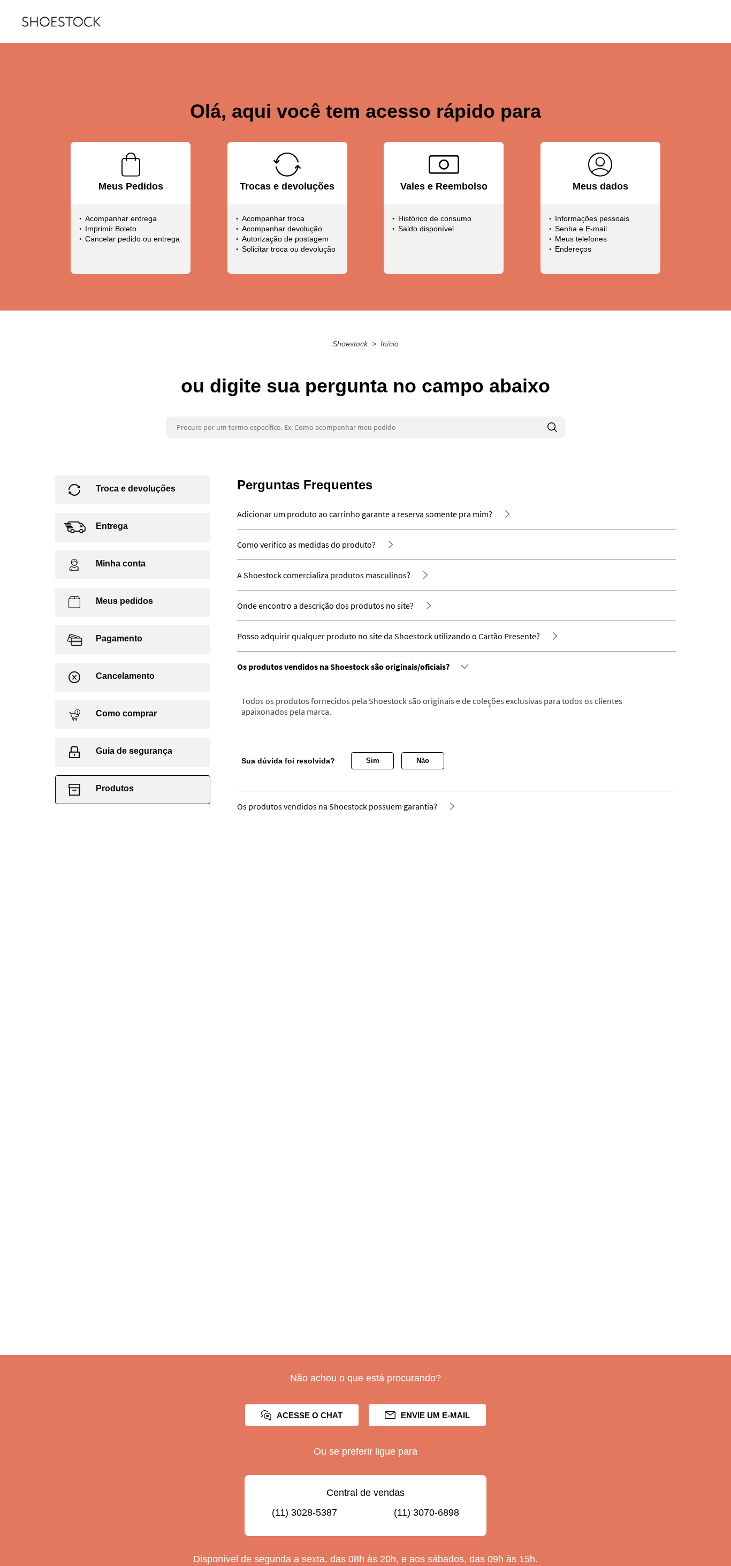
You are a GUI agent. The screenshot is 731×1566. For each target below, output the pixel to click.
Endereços (573, 249)
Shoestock (350, 343)
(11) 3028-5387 (304, 1512)
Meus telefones (581, 238)
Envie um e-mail (435, 1415)
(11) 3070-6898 (426, 1512)
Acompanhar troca (273, 218)
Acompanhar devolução (282, 228)
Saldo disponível (426, 228)
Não (422, 760)
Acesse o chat (309, 1415)
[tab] (132, 489)
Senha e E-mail (581, 228)
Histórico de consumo (434, 218)
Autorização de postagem (285, 238)
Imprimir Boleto (110, 228)
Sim (372, 760)
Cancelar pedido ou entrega (132, 238)
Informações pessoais (592, 218)
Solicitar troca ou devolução (289, 249)
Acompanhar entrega (121, 218)
